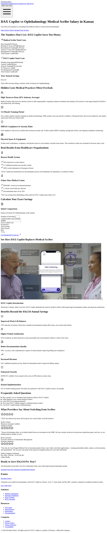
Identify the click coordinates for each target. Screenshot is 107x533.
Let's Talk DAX (28, 3)
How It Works (9, 497)
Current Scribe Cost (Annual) (10, 219)
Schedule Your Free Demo (9, 469)
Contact (20, 3)
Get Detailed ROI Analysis (10, 235)
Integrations (9, 511)
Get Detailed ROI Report (26, 469)
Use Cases (8, 507)
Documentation (10, 513)
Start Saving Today (7, 30)
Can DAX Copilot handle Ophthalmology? (17, 405)
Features (3, 3)
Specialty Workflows (12, 495)
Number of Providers (8, 216)
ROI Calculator (10, 499)
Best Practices (9, 509)
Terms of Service (10, 525)
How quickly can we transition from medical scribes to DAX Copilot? (26, 397)
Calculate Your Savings (21, 30)
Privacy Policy (10, 523)
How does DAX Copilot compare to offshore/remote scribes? (23, 403)
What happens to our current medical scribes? (17, 399)
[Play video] (102, 299)
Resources (14, 3)
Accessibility (9, 527)
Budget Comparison (11, 494)
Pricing (8, 3)
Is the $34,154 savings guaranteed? (14, 401)
